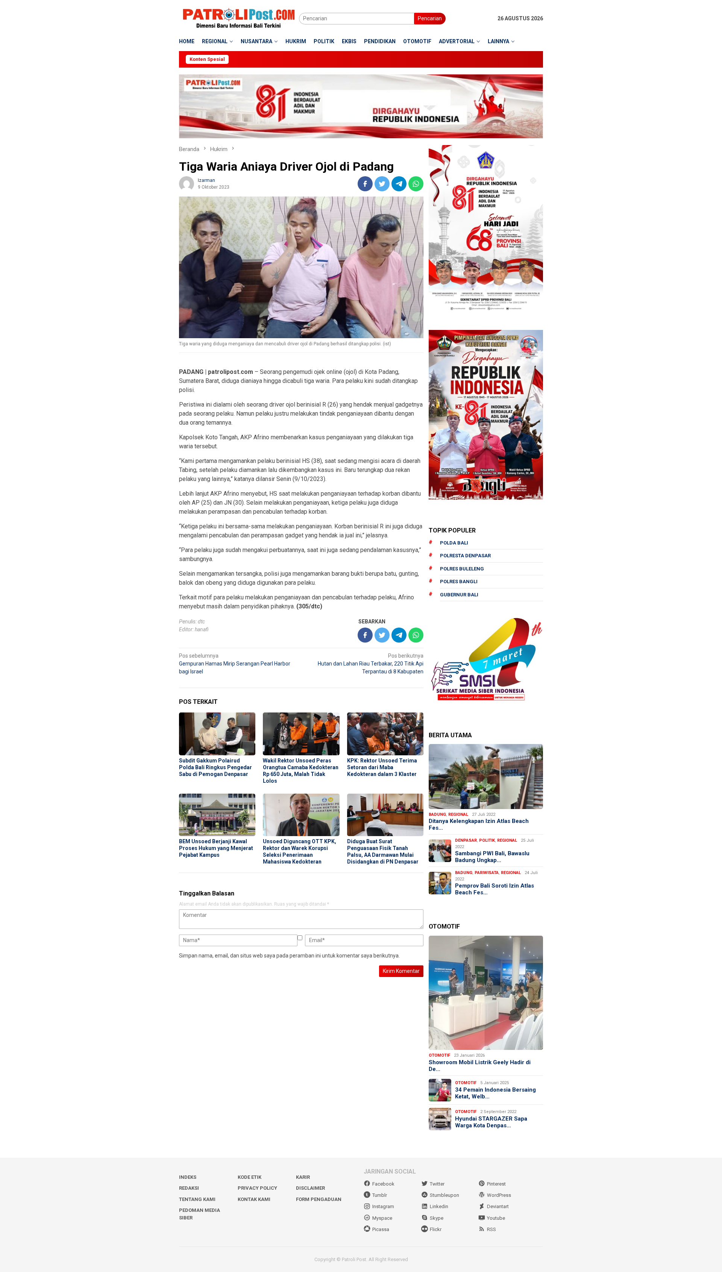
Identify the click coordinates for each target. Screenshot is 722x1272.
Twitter (437, 1184)
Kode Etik (249, 1177)
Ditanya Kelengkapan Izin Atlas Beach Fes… (479, 824)
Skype (436, 1218)
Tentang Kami (197, 1199)
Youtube (496, 1218)
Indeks (187, 1177)
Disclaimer (310, 1188)
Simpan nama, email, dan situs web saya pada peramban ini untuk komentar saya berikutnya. (289, 956)
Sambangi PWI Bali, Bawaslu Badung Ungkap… (492, 857)
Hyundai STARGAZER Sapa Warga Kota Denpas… (491, 1122)
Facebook (383, 1184)
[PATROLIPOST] (239, 18)
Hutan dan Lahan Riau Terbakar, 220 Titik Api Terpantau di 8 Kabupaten (370, 664)
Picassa (380, 1229)
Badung (437, 814)
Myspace (382, 1218)
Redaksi (189, 1188)
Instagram (383, 1206)
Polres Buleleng (462, 569)
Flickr (435, 1229)
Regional (458, 814)
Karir (303, 1177)
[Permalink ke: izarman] (186, 183)
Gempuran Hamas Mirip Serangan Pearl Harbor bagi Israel (234, 664)
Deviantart (498, 1206)
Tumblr (379, 1195)
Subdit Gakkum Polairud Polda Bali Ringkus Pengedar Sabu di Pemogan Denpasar (215, 767)
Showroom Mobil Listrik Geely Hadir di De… (480, 1065)
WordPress (499, 1195)
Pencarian (430, 18)
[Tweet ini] (382, 183)
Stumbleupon (444, 1195)
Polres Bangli (459, 581)
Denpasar (466, 840)
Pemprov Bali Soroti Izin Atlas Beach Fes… (494, 889)
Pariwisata (487, 872)
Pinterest (496, 1184)
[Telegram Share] (399, 183)
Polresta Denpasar (465, 555)
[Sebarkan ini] (365, 183)
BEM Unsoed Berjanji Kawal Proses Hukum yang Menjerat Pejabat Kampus (216, 848)
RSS (491, 1229)
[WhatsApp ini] (415, 183)
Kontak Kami (254, 1199)
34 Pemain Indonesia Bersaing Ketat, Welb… (495, 1093)
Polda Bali (454, 543)
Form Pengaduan (318, 1199)
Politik (487, 840)
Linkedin (439, 1206)
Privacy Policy (257, 1188)
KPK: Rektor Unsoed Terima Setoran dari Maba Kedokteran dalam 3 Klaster (382, 767)
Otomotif (439, 1055)
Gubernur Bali (459, 594)
